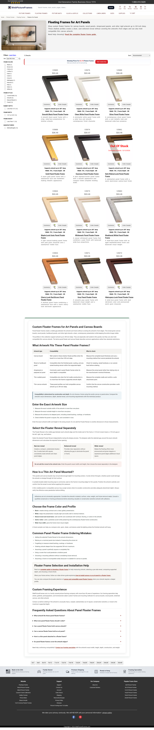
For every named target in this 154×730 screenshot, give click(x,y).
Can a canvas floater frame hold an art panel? (49, 631)
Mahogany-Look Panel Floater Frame (119, 297)
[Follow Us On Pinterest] (80, 717)
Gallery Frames (23, 695)
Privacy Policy (59, 700)
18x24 (92, 663)
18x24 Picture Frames (131, 695)
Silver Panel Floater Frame (119, 114)
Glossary (59, 703)
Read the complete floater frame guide (81, 34)
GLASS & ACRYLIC (72, 13)
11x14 (57, 663)
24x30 (106, 663)
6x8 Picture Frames (130, 685)
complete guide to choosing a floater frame (54, 569)
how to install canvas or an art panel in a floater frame (93, 575)
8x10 (44, 663)
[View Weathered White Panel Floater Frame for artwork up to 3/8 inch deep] (119, 222)
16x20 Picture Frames (131, 692)
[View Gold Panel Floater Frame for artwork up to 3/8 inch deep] (55, 160)
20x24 (99, 663)
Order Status (59, 692)
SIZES (112, 13)
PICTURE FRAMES (24, 13)
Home (2, 17)
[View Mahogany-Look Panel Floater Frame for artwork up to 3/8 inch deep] (119, 284)
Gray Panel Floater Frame (87, 297)
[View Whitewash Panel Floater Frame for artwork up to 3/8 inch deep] (87, 222)
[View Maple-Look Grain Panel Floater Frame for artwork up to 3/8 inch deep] (55, 222)
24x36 (113, 663)
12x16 (64, 663)
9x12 (50, 663)
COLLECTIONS (87, 13)
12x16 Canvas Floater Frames (23, 703)
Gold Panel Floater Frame (55, 174)
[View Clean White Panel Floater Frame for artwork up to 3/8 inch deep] (87, 101)
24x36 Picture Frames (131, 698)
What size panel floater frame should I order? (49, 621)
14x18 (71, 663)
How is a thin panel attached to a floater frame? (50, 636)
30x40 (120, 663)
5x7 (33, 663)
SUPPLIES (122, 13)
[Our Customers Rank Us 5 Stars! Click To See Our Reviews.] (15, 3)
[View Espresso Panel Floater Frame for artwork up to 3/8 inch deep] (87, 160)
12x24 (78, 663)
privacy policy (107, 713)
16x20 (85, 663)
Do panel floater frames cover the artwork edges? (51, 642)
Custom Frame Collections (23, 692)
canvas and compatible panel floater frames (78, 579)
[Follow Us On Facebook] (73, 717)
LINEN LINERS (101, 13)
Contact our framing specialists (65, 647)
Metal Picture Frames (23, 690)
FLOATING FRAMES (41, 13)
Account (59, 690)
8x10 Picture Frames (130, 687)
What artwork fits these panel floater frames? (49, 616)
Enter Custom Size (101, 61)
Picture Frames (10, 17)
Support (59, 685)
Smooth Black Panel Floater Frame (55, 114)
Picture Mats (23, 698)
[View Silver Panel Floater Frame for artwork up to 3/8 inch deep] (119, 101)
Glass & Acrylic (23, 700)
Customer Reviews (95, 687)
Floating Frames (21, 17)
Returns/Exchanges (59, 698)
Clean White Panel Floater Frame (87, 114)
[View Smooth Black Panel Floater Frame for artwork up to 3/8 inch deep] (55, 101)
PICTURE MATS (57, 13)
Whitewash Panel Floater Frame (87, 235)
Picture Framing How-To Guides (59, 705)
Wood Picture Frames (23, 687)
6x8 (38, 663)
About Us (94, 685)
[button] (120, 7)
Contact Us (59, 687)
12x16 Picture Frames (131, 690)
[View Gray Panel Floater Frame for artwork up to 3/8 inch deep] (87, 284)
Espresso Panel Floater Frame (87, 174)
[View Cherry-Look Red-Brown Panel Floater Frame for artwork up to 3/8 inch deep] (55, 284)
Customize (47, 104)
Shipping (59, 695)
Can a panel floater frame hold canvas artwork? (50, 626)
